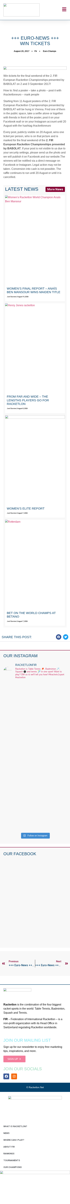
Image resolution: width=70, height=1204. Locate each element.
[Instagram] (14, 1076)
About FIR (9, 1146)
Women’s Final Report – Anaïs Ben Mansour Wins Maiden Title (33, 290)
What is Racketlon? (15, 1126)
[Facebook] (6, 1076)
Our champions (12, 1167)
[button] (58, 637)
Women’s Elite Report (26, 508)
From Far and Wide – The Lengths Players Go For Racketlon (28, 400)
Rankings (8, 1153)
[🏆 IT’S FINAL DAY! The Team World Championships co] (35, 738)
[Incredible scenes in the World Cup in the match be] (35, 812)
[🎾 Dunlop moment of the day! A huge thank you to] (35, 775)
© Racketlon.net (35, 1087)
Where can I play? (13, 1140)
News (6, 1133)
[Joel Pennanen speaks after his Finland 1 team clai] (35, 700)
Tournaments (11, 1160)
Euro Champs (49, 51)
